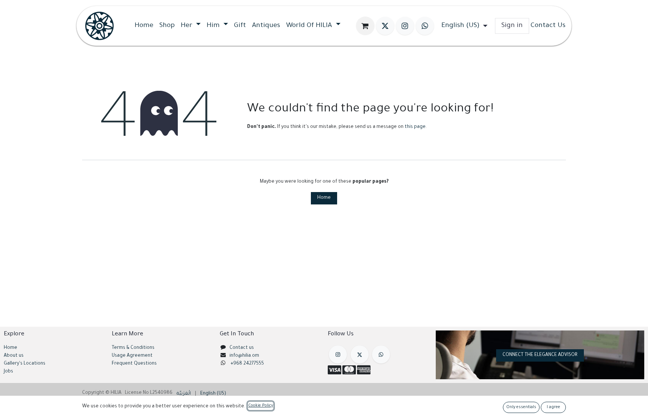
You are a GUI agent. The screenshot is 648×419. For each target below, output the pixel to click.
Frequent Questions (135, 363)
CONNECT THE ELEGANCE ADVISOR (540, 355)
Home (324, 198)
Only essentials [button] (521, 407)
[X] (385, 26)
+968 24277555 (247, 363)
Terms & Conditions (133, 348)
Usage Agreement (132, 356)
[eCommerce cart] (365, 26)
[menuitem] (144, 26)
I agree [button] (553, 407)
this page (415, 127)
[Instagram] (405, 26)
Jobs (8, 371)
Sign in (512, 26)
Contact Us (548, 26)
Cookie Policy (260, 406)
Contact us (242, 348)
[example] (381, 354)
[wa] (425, 26)
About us (14, 356)
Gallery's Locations (24, 363)
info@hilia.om (244, 356)
